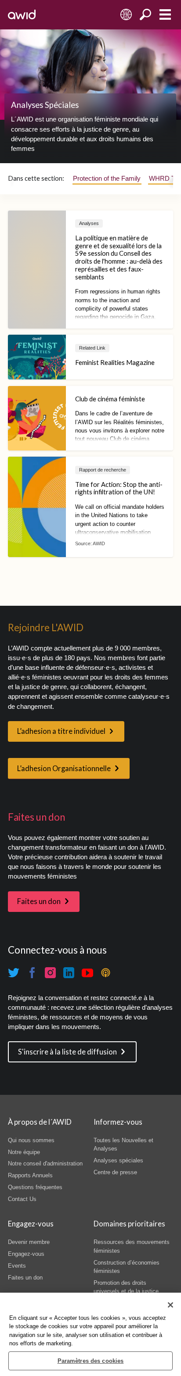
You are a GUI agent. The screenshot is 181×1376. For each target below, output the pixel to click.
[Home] (22, 14)
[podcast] (106, 973)
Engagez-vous (26, 1254)
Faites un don (39, 901)
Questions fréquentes (35, 1187)
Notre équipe (24, 1152)
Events (17, 1265)
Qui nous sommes (31, 1140)
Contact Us (22, 1199)
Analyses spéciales (118, 1160)
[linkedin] (69, 973)
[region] (90, 1334)
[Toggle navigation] (165, 15)
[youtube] (87, 973)
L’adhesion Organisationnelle (64, 768)
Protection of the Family (107, 178)
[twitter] (13, 973)
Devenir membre (29, 1242)
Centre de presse (115, 1172)
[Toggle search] (146, 15)
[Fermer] (170, 1305)
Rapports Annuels (30, 1175)
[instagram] (50, 973)
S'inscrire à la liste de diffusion (67, 1051)
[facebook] (32, 973)
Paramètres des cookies (91, 1361)
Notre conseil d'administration (45, 1163)
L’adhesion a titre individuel (61, 731)
